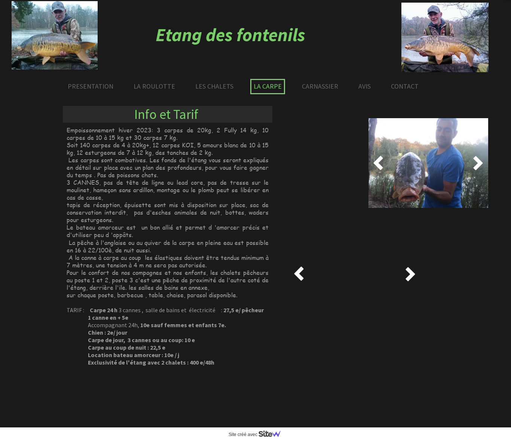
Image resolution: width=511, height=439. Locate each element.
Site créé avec (243, 434)
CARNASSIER (320, 86)
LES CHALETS (214, 86)
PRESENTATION (90, 86)
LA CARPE (268, 86)
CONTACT (405, 86)
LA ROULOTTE (154, 86)
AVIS (364, 86)
